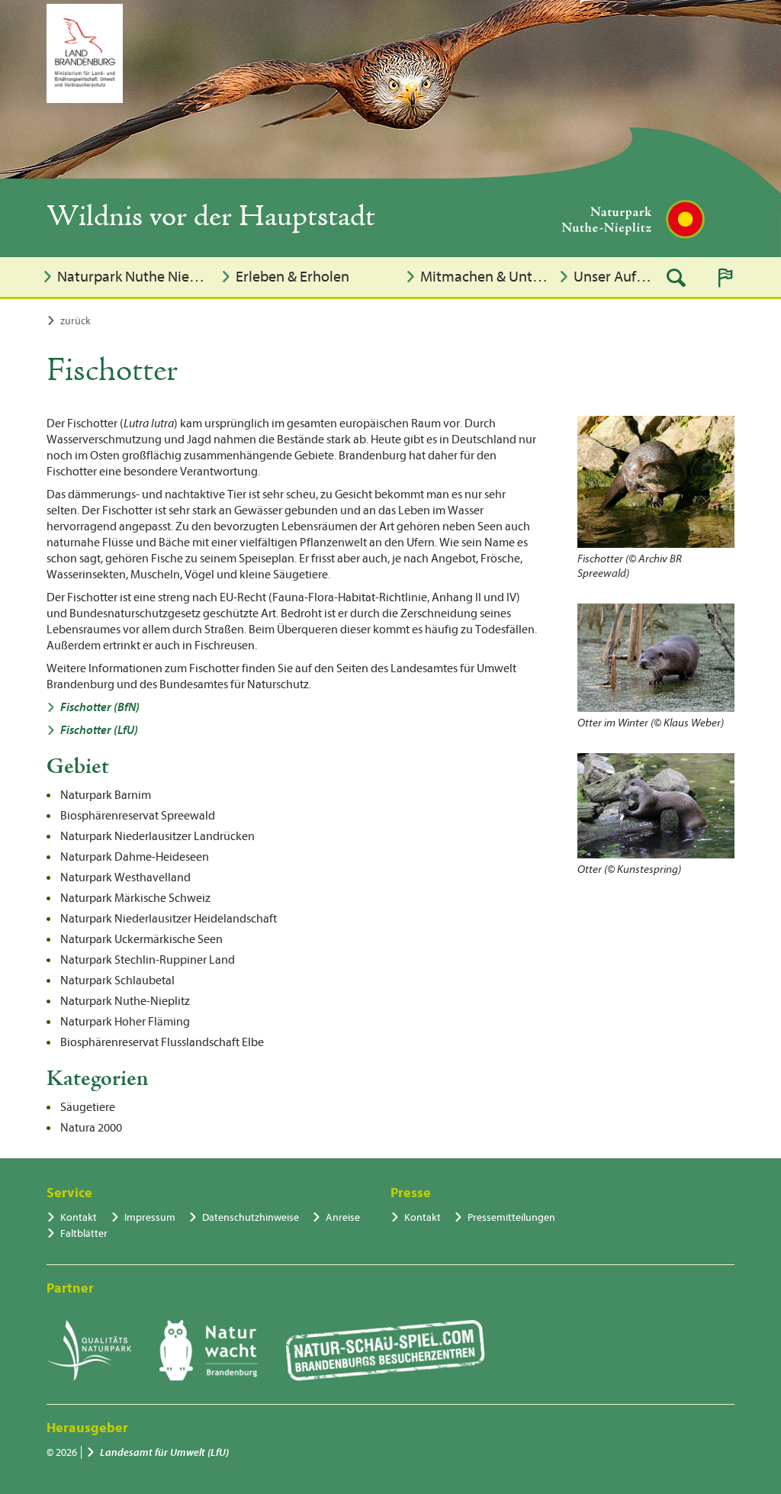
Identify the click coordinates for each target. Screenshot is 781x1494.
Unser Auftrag (614, 276)
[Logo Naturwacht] (208, 1350)
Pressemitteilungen (511, 1217)
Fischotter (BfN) (100, 707)
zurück (75, 320)
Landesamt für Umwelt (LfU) (164, 1452)
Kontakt (78, 1217)
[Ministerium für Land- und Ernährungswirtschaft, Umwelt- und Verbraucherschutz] (85, 53)
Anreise (343, 1217)
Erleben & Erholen (292, 276)
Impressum (149, 1217)
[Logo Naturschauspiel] (385, 1350)
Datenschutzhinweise (250, 1217)
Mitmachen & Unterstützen (485, 276)
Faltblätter (84, 1233)
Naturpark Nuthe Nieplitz (134, 276)
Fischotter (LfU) (99, 730)
